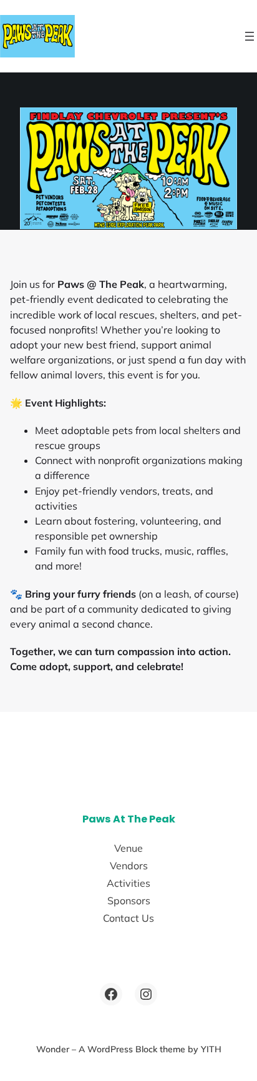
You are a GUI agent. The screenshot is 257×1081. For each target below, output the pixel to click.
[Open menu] (249, 36)
